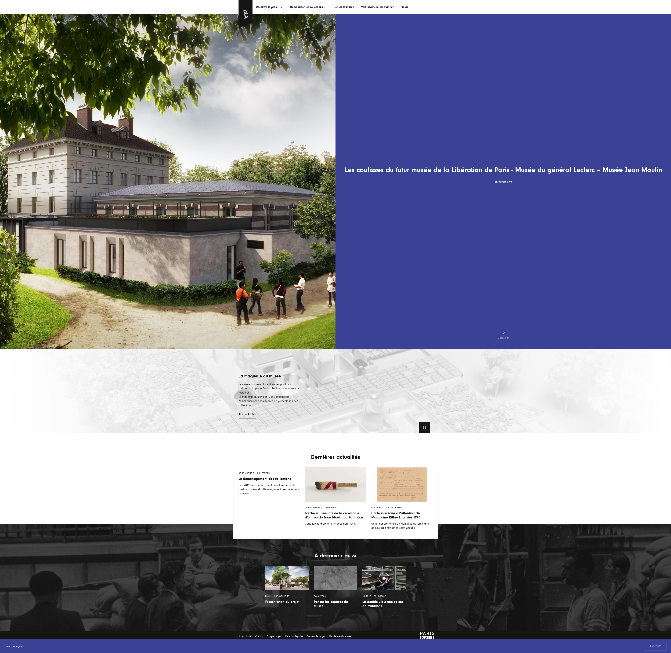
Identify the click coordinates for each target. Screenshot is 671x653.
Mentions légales (294, 636)
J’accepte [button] (655, 646)
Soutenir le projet (316, 636)
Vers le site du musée (340, 636)
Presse (405, 7)
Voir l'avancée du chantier (377, 7)
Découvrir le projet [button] (267, 7)
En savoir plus (503, 181)
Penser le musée (344, 7)
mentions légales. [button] (14, 646)
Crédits (259, 636)
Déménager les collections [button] (306, 7)
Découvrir (503, 337)
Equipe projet (274, 636)
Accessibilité (245, 636)
